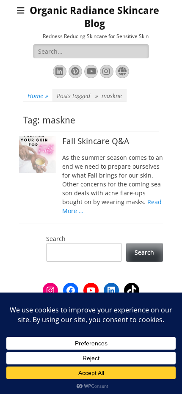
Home (38, 96)
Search (56, 239)
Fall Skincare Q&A (95, 141)
